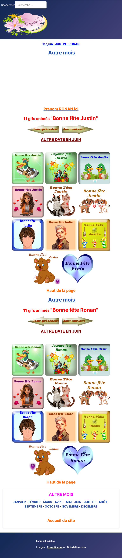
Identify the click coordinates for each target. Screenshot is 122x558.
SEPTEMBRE (33, 506)
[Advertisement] (61, 81)
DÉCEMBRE (89, 506)
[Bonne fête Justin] (27, 168)
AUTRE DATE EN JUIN (61, 139)
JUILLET (90, 502)
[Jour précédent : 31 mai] (44, 129)
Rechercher (8, 5)
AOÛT (103, 502)
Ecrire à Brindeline (45, 541)
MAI (69, 502)
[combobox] (31, 4)
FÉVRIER (34, 502)
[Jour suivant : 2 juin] (77, 129)
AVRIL (59, 502)
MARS (47, 502)
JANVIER (19, 502)
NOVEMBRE (70, 506)
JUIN (77, 502)
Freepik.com (55, 547)
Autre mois (61, 53)
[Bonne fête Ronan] (27, 359)
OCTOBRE (52, 506)
